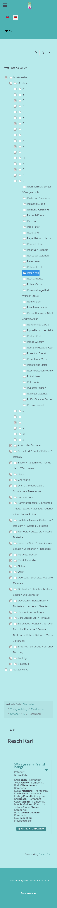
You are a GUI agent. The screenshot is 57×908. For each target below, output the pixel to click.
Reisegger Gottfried (38, 255)
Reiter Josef (33, 261)
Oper (21, 571)
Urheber (22, 83)
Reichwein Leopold (37, 249)
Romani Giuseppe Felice (40, 347)
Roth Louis (33, 382)
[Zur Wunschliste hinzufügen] (46, 769)
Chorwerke (24, 479)
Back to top (27, 893)
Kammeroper (25, 497)
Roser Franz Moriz (37, 359)
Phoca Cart (45, 854)
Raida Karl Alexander (38, 198)
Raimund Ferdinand (38, 209)
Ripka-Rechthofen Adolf (40, 330)
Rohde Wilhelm (35, 341)
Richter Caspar (35, 284)
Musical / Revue (27, 554)
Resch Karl (33, 272)
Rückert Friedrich (36, 387)
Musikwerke (20, 77)
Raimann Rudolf (36, 203)
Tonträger (23, 658)
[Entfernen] (49, 53)
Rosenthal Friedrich (37, 353)
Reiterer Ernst (34, 267)
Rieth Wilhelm (34, 301)
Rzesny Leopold (36, 405)
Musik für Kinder (27, 560)
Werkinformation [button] (32, 829)
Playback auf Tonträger (31, 612)
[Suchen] (42, 53)
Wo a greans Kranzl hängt (29, 765)
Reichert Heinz (35, 244)
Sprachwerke (20, 669)
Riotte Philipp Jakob (38, 324)
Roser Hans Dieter (37, 364)
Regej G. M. (33, 232)
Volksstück (24, 663)
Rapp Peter (33, 226)
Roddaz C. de (34, 336)
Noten (21, 566)
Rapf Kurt (32, 221)
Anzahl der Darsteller (29, 445)
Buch (21, 474)
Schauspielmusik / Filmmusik (34, 617)
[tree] (28, 374)
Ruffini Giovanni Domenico (41, 399)
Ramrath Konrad (36, 215)
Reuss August (35, 278)
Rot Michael (33, 376)
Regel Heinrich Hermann (40, 238)
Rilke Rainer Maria (37, 307)
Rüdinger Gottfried (37, 393)
